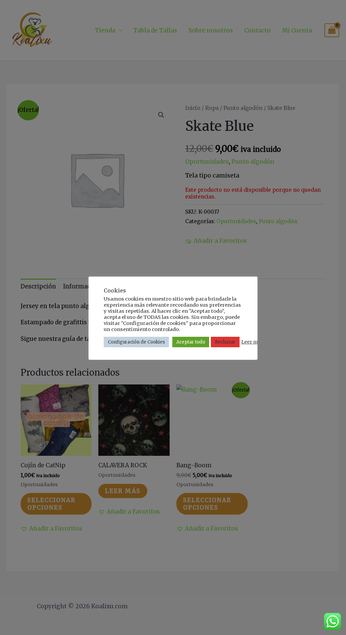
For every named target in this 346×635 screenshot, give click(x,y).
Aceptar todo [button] (190, 342)
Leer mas (252, 342)
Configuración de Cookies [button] (136, 342)
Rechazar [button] (225, 342)
